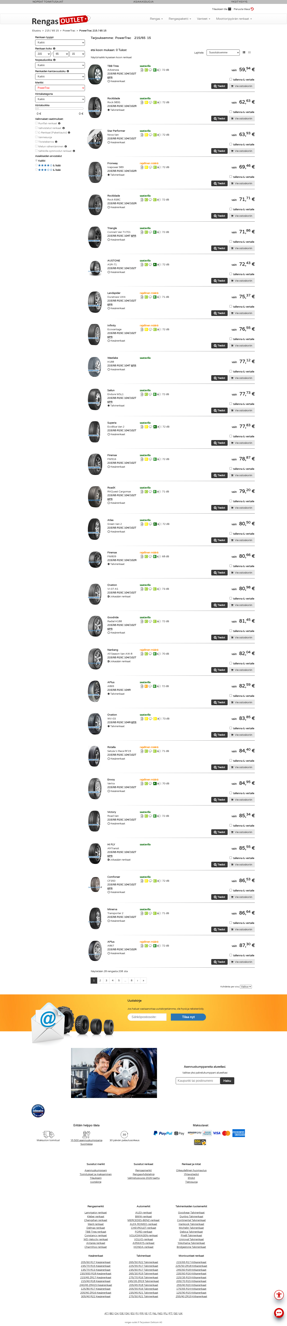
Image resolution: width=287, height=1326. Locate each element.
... (125, 980)
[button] (279, 1294)
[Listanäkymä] (244, 52)
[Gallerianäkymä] (249, 52)
